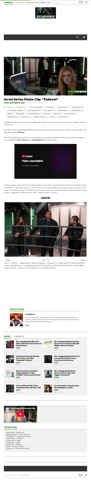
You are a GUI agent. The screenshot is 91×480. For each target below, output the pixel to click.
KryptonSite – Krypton (13, 442)
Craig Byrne (43, 103)
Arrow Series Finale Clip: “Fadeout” (31, 99)
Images (6, 102)
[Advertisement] (45, 292)
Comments (19, 336)
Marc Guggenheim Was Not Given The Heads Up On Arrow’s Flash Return (29, 343)
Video (22, 102)
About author (17, 309)
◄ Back (7, 260)
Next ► (83, 260)
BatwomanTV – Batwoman (15, 432)
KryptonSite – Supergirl (13, 444)
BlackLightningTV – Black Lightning (18, 434)
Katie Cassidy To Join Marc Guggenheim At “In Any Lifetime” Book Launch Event (28, 373)
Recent (7, 336)
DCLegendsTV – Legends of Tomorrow (18, 436)
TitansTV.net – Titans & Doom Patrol (17, 448)
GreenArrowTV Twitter (13, 440)
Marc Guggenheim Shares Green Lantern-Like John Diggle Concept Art (65, 373)
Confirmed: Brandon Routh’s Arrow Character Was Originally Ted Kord (27, 358)
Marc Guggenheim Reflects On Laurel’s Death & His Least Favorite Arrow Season (67, 358)
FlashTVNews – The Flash (14, 438)
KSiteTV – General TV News (15, 446)
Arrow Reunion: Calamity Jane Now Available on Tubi (32, 2)
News (11, 102)
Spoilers (17, 102)
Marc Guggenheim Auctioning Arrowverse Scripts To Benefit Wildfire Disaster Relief (66, 343)
